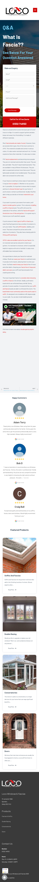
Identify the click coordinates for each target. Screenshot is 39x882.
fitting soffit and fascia (10, 235)
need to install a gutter (9, 205)
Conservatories (6, 826)
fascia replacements (12, 159)
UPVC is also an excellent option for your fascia (17, 240)
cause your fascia (19, 259)
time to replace (13, 183)
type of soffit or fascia (24, 221)
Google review (20, 439)
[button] (12, 590)
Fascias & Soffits (7, 816)
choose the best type (16, 189)
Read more (26, 477)
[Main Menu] (35, 10)
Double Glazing (6, 821)
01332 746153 (19, 123)
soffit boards (22, 227)
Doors (3, 831)
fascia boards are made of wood (15, 143)
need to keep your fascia (20, 264)
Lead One (11, 878)
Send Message (12, 110)
